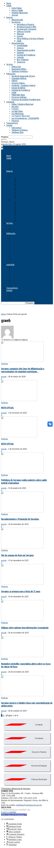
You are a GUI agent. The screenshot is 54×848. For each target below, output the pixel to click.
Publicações (10, 74)
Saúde (19, 41)
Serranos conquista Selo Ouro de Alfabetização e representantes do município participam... (22, 370)
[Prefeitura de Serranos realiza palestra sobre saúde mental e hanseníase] (22, 473)
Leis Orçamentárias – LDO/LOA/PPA (25, 118)
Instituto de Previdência (26, 55)
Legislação (10, 102)
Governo (9, 17)
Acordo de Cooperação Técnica (23, 76)
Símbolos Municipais (20, 12)
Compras (20, 48)
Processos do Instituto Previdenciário (26, 99)
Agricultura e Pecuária (25, 24)
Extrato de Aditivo (18, 88)
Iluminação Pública (19, 69)
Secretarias (16, 22)
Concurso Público (18, 83)
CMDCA (14, 81)
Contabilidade (22, 45)
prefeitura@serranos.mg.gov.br (29, 805)
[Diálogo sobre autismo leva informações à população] (22, 620)
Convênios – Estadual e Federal (23, 85)
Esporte (20, 36)
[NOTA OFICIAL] (19, 400)
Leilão (14, 92)
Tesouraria (21, 62)
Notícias (4, 364)
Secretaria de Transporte (26, 29)
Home (8, 3)
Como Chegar (17, 8)
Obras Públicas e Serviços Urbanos (30, 38)
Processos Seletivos (19, 97)
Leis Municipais (18, 113)
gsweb (3, 376)
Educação (20, 34)
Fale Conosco (16, 127)
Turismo (15, 15)
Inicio (3, 314)
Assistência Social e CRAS (26, 27)
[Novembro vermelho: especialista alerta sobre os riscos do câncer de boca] (22, 656)
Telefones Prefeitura (20, 71)
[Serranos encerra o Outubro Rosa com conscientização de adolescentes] (22, 695)
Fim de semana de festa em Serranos (17, 555)
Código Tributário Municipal (22, 104)
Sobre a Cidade (17, 10)
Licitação (20, 57)
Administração (17, 20)
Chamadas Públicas (19, 78)
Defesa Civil (16, 66)
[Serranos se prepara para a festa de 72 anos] (22, 584)
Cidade (8, 5)
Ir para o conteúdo (8, 812)
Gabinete (20, 52)
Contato (9, 125)
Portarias (15, 120)
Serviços (9, 64)
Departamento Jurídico (26, 50)
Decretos (15, 106)
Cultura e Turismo (24, 31)
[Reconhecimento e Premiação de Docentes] (22, 512)
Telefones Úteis (18, 132)
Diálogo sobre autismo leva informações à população (24, 627)
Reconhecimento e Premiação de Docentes (20, 519)
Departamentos (18, 43)
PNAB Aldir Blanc (18, 95)
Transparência (12, 123)
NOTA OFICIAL (7, 407)
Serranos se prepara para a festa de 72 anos (20, 591)
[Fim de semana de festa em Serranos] (22, 548)
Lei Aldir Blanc (17, 111)
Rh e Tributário (23, 59)
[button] (14, 815)
